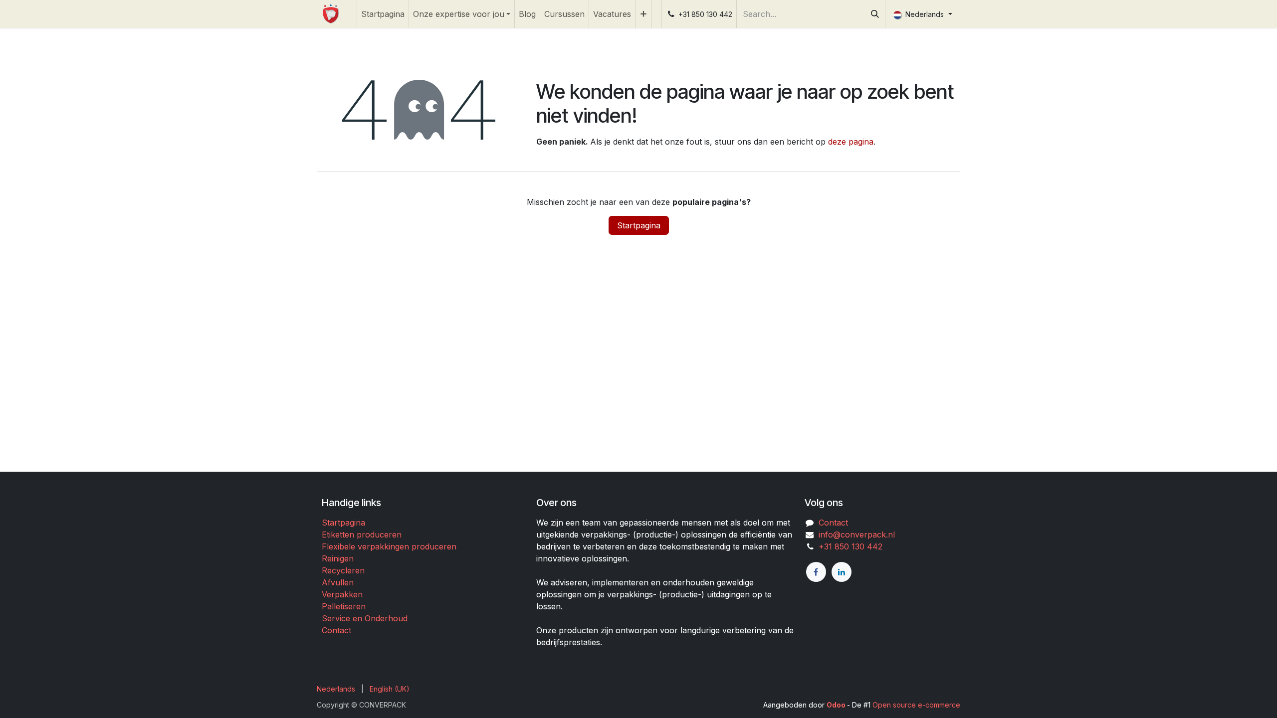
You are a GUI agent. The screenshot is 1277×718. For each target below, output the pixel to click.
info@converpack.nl (857, 534)
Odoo (837, 705)
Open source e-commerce (916, 705)
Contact (336, 630)
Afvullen (338, 582)
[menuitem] (383, 14)
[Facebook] (816, 572)
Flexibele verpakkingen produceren (389, 546)
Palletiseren (344, 606)
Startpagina (638, 225)
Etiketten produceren (362, 534)
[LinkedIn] (841, 572)
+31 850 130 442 (848, 546)
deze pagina (850, 142)
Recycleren (343, 570)
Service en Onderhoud (365, 618)
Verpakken (342, 594)
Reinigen (338, 558)
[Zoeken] (875, 14)
